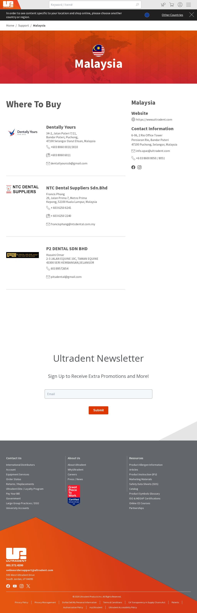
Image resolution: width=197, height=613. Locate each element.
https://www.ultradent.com (154, 119)
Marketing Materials (140, 479)
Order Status (13, 479)
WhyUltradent (75, 469)
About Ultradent (77, 464)
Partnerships (136, 508)
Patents (175, 602)
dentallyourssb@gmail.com (69, 163)
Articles (133, 469)
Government (13, 498)
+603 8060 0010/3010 (64, 147)
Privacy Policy (21, 602)
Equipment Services (17, 474)
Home (10, 25)
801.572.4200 (14, 565)
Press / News (75, 479)
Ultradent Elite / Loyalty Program (24, 489)
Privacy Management (45, 602)
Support (23, 25)
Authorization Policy (73, 607)
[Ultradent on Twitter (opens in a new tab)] (28, 586)
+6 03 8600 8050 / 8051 (150, 158)
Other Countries (172, 15)
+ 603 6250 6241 (61, 207)
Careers (72, 474)
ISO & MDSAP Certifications (144, 498)
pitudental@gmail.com (66, 276)
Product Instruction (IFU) (143, 474)
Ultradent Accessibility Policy (123, 607)
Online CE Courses (139, 503)
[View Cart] (171, 4)
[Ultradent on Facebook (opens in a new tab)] (8, 586)
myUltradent (95, 607)
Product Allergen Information (146, 464)
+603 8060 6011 (61, 155)
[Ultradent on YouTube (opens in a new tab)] (15, 586)
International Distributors (20, 464)
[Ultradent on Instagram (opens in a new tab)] (22, 586)
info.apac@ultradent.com (153, 150)
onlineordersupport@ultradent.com (29, 570)
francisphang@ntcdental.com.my (73, 224)
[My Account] (179, 4)
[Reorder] (162, 4)
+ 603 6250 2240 (61, 215)
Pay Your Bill (13, 493)
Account (11, 469)
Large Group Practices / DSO (22, 503)
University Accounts (17, 508)
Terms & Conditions (112, 602)
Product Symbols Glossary (144, 493)
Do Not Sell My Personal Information (79, 602)
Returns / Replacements (20, 484)
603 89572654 (59, 268)
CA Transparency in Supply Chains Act (146, 602)
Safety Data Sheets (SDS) (143, 484)
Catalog (133, 489)
